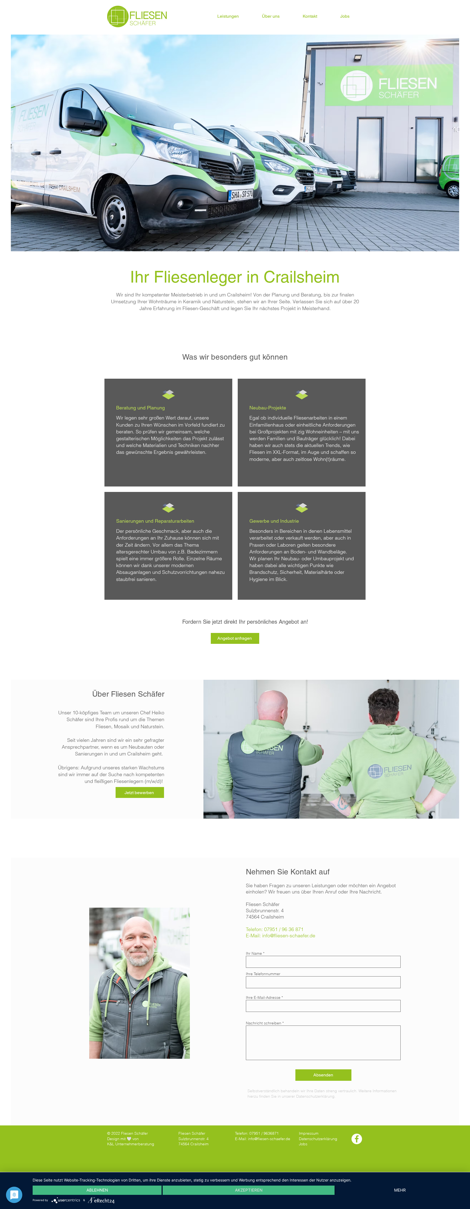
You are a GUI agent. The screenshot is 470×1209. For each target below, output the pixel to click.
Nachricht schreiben (263, 1023)
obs (304, 1143)
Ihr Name (254, 953)
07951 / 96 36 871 (284, 929)
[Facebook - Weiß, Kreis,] (356, 1139)
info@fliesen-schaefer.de (288, 935)
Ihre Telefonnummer (263, 974)
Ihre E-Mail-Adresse (263, 997)
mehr (400, 1190)
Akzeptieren (248, 1190)
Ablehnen (97, 1190)
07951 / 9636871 (264, 1133)
